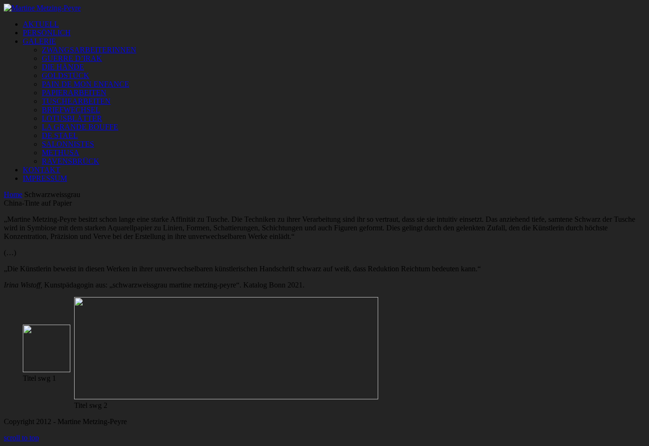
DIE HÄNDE (63, 67)
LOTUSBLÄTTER (72, 118)
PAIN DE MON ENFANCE (85, 84)
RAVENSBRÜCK (70, 161)
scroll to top (21, 438)
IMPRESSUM (45, 178)
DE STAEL (60, 135)
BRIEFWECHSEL (71, 110)
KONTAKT (41, 170)
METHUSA (60, 153)
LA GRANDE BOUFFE (80, 127)
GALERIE (39, 41)
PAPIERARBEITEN (74, 93)
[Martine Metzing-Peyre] (42, 8)
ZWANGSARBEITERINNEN (89, 50)
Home (13, 194)
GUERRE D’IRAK (72, 58)
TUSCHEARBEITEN (76, 101)
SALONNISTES (68, 144)
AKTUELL (41, 24)
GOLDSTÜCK (65, 75)
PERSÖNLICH (47, 33)
